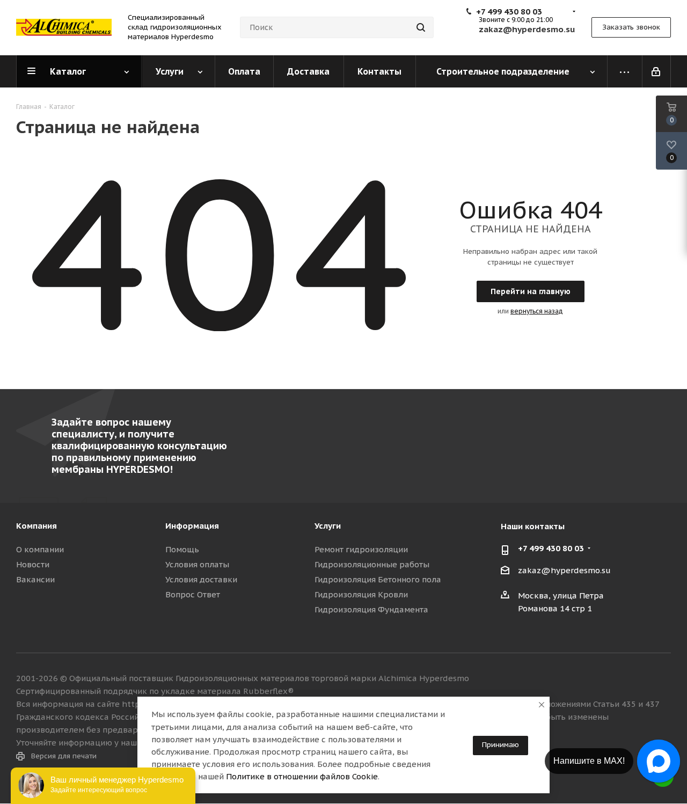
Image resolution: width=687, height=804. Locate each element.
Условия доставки (201, 579)
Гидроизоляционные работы (372, 564)
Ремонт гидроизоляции (361, 549)
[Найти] (421, 27)
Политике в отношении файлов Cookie (302, 776)
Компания (36, 526)
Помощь (182, 549)
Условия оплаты (197, 564)
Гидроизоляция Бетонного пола (378, 579)
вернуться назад (536, 311)
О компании (40, 549)
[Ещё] (625, 71)
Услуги (328, 526)
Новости (32, 564)
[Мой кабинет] (656, 71)
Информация (192, 526)
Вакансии (35, 579)
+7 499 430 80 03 (509, 12)
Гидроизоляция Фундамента (371, 609)
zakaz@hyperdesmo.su (564, 571)
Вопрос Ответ (192, 594)
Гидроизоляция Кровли (361, 594)
